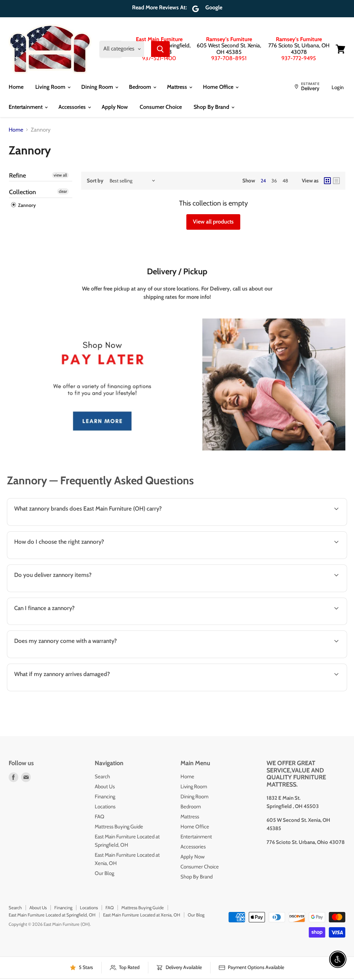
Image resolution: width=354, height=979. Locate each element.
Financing (105, 796)
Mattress (177, 87)
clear (63, 191)
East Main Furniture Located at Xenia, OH (141, 915)
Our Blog (104, 873)
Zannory (26, 205)
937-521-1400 (159, 58)
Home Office (219, 87)
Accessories (72, 107)
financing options (66, 624)
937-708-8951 (228, 58)
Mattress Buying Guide (119, 827)
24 (263, 181)
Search (102, 776)
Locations (105, 807)
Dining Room (97, 87)
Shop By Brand (212, 107)
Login (338, 87)
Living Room (51, 87)
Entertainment (26, 107)
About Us (105, 786)
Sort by (95, 181)
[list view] (336, 180)
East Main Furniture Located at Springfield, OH (52, 915)
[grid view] (327, 180)
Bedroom (140, 87)
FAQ (99, 817)
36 (274, 181)
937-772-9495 (298, 58)
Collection (22, 192)
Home (16, 87)
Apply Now (115, 107)
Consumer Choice (161, 107)
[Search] (160, 49)
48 (285, 181)
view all (60, 175)
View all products (213, 221)
